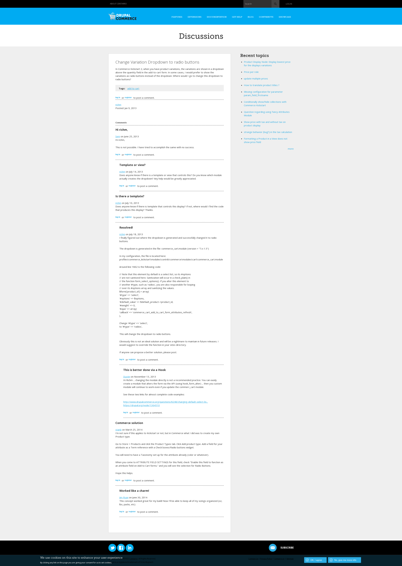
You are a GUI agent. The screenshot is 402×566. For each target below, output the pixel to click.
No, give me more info (345, 560)
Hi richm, (121, 130)
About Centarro (118, 3)
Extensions (194, 17)
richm (118, 104)
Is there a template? (129, 196)
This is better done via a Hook (144, 370)
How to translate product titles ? (261, 85)
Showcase (285, 17)
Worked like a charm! (134, 491)
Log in (289, 4)
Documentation (217, 17)
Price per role (251, 71)
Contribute (266, 17)
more (291, 148)
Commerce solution (129, 423)
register (128, 97)
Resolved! (126, 227)
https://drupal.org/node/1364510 (141, 405)
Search (248, 3)
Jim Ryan (123, 497)
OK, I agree (316, 560)
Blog (251, 17)
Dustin (126, 376)
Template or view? (132, 165)
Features (176, 17)
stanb (118, 429)
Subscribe (287, 547)
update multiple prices (256, 78)
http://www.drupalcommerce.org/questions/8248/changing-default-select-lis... (165, 401)
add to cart (133, 88)
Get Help (237, 17)
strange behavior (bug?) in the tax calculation (268, 132)
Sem (117, 136)
